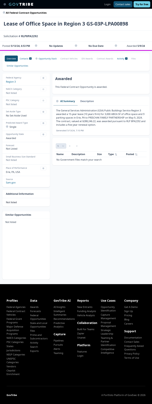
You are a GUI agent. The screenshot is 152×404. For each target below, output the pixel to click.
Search (34, 346)
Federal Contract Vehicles (16, 313)
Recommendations (64, 319)
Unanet (81, 337)
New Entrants (84, 307)
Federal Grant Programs (14, 320)
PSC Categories (15, 342)
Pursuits (58, 344)
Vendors (11, 366)
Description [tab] (87, 101)
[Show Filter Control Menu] (43, 78)
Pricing (128, 315)
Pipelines (59, 340)
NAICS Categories (16, 338)
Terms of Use (131, 357)
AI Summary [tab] (67, 101)
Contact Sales (131, 341)
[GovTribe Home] (21, 4)
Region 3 (11, 81)
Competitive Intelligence (107, 351)
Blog (126, 319)
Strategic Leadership (107, 332)
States (10, 346)
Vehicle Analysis (86, 315)
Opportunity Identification (108, 308)
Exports (34, 351)
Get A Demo (131, 307)
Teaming (58, 353)
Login (107, 4)
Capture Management (108, 316)
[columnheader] (116, 154)
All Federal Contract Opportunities (26, 12)
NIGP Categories (16, 354)
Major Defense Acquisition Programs (15, 330)
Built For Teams (85, 329)
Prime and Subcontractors (39, 336)
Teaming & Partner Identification (108, 341)
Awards (34, 307)
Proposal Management (108, 324)
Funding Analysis (86, 311)
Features (82, 351)
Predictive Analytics (59, 324)
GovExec (132, 395)
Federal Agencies (16, 307)
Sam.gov (11, 182)
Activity (34, 342)
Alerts (57, 349)
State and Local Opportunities (38, 324)
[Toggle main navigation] (5, 4)
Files (32, 330)
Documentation (133, 337)
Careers (128, 323)
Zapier (80, 333)
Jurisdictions (13, 350)
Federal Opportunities (38, 317)
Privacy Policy (131, 353)
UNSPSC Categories (13, 360)
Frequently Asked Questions (134, 347)
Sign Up (128, 311)
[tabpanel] (101, 120)
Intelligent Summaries (60, 313)
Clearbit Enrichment (13, 372)
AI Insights (59, 307)
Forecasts (35, 311)
